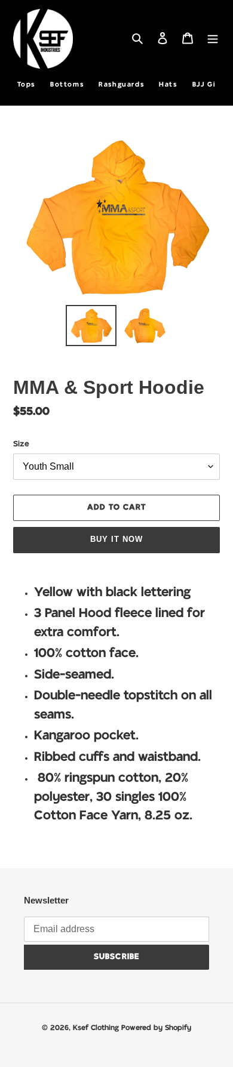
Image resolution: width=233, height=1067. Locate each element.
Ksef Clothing (97, 1027)
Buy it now (116, 539)
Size (21, 444)
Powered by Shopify (156, 1027)
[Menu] (212, 39)
